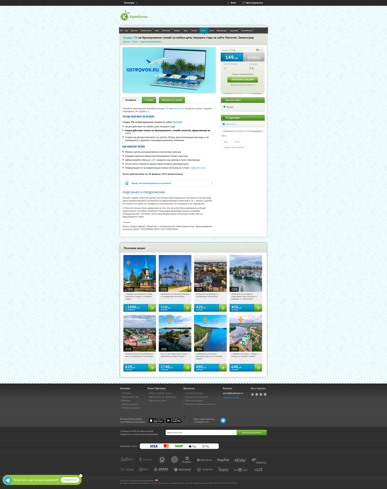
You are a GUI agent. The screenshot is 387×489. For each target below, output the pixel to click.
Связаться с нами (231, 397)
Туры (187, 30)
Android (178, 108)
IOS (167, 108)
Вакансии (126, 400)
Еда (127, 30)
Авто (157, 30)
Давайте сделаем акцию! (160, 393)
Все (121, 30)
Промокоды (222, 30)
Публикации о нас (130, 396)
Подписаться (70, 479)
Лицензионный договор (196, 396)
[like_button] (257, 50)
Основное (130, 100)
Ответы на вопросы (131, 407)
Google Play (174, 420)
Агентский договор (194, 393)
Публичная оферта (194, 400)
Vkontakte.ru (256, 394)
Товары (178, 30)
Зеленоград (129, 3)
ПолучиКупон (248, 30)
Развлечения (146, 30)
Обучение (167, 30)
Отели (204, 30)
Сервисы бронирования (234, 147)
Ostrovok (177, 122)
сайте (128, 133)
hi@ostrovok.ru (198, 167)
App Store (156, 420)
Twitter (261, 394)
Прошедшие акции (158, 400)
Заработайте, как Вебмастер (162, 396)
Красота (135, 30)
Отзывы (149, 100)
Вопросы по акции (172, 100)
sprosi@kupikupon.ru (233, 393)
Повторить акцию (243, 79)
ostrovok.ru (231, 124)
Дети (212, 30)
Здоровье (234, 30)
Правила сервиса (130, 404)
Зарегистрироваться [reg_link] (254, 3)
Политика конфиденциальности (200, 404)
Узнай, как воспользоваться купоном (151, 183)
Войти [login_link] (233, 3)
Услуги (195, 30)
